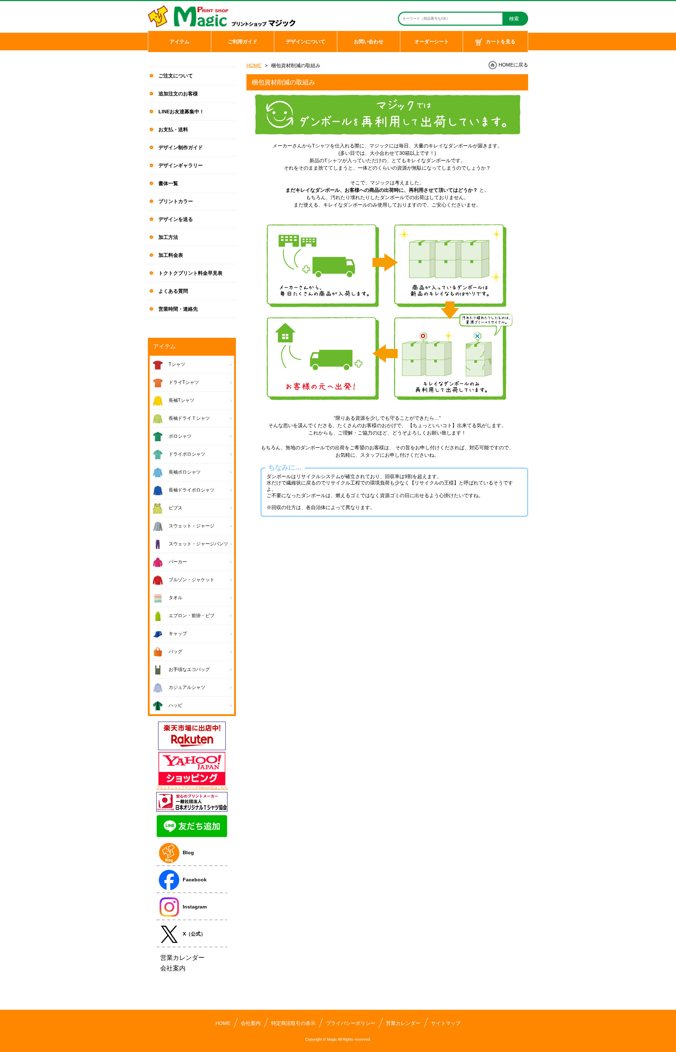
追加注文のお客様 (178, 93)
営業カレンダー (403, 1023)
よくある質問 (173, 291)
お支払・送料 (173, 129)
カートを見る (500, 41)
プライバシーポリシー (350, 1023)
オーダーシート (431, 41)
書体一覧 (168, 183)
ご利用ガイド (242, 41)
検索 (514, 18)
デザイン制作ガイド (180, 147)
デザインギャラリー (180, 165)
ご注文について (175, 75)
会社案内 (251, 1023)
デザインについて (305, 41)
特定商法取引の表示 (293, 1023)
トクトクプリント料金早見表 (190, 273)
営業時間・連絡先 (178, 309)
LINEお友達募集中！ (181, 111)
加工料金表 (170, 255)
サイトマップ (446, 1023)
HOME (253, 65)
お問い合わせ (368, 41)
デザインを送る (175, 219)
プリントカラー (175, 201)
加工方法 (168, 237)
